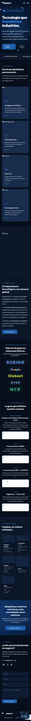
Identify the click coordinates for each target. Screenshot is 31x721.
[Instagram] (7, 664)
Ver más (7, 115)
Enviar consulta (9, 701)
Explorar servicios (22, 46)
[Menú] (24, 3)
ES (28, 3)
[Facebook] (11, 664)
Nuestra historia (10, 332)
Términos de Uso (8, 717)
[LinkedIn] (3, 664)
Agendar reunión (7, 46)
